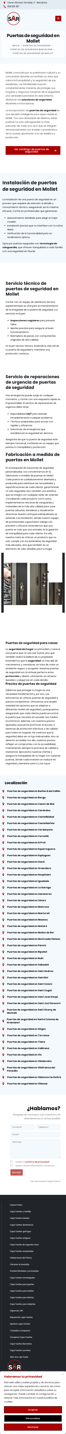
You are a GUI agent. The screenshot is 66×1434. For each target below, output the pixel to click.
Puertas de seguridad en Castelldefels (30, 823)
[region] (33, 1402)
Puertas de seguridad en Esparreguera (31, 849)
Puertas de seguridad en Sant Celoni (29, 984)
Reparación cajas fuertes (21, 1317)
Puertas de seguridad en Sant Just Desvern (34, 1003)
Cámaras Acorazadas (19, 1264)
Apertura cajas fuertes (20, 1324)
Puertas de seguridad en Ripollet (27, 951)
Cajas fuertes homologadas (22, 1277)
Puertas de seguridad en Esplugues (28, 855)
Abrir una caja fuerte (19, 1357)
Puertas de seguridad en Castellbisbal (30, 816)
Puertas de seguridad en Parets (26, 945)
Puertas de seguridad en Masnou (27, 919)
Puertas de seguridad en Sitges (26, 1029)
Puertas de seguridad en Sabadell (28, 964)
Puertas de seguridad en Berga (26, 797)
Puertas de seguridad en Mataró (27, 926)
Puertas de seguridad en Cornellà (28, 836)
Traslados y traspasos (20, 1330)
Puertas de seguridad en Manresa (28, 906)
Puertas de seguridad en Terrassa (28, 1035)
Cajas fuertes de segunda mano (24, 1244)
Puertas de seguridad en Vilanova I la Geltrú (34, 1077)
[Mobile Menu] (58, 18)
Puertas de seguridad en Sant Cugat (29, 990)
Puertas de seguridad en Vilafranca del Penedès (31, 1069)
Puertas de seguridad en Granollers (29, 868)
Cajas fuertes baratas (19, 1218)
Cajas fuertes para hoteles (22, 1291)
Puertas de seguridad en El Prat (26, 842)
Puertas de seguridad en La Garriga (29, 887)
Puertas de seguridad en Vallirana (28, 1048)
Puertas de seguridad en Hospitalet (29, 874)
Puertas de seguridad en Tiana (26, 1041)
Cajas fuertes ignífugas (20, 1231)
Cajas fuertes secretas (20, 1350)
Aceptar (33, 1409)
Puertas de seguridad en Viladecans (29, 1061)
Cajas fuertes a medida (20, 1211)
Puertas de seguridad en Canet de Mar (31, 804)
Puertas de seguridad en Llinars (26, 900)
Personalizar (33, 1418)
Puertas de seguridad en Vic (24, 1054)
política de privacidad (37, 1161)
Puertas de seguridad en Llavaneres (29, 894)
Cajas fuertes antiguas (20, 1238)
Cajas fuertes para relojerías (22, 1304)
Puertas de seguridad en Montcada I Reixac (33, 939)
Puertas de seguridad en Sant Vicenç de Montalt (31, 1011)
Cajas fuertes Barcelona (21, 1344)
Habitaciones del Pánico (21, 1258)
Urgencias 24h (16, 1310)
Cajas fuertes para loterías (22, 1297)
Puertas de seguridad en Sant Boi (27, 977)
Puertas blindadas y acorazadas (24, 1271)
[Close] (63, 1374)
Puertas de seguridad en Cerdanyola (30, 829)
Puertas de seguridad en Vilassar (27, 1083)
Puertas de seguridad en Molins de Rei (30, 932)
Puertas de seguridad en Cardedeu (28, 810)
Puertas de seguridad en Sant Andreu (30, 971)
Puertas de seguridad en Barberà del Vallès (33, 791)
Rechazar (33, 1427)
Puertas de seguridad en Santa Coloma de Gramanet (33, 1021)
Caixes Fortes (16, 1205)
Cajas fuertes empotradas (21, 1251)
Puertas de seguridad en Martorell (28, 913)
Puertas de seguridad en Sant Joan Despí (32, 996)
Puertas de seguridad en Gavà (26, 861)
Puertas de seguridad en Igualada (28, 881)
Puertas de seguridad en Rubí (25, 958)
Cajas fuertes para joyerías (22, 1284)
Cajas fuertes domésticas (21, 1225)
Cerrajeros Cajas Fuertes (21, 1337)
